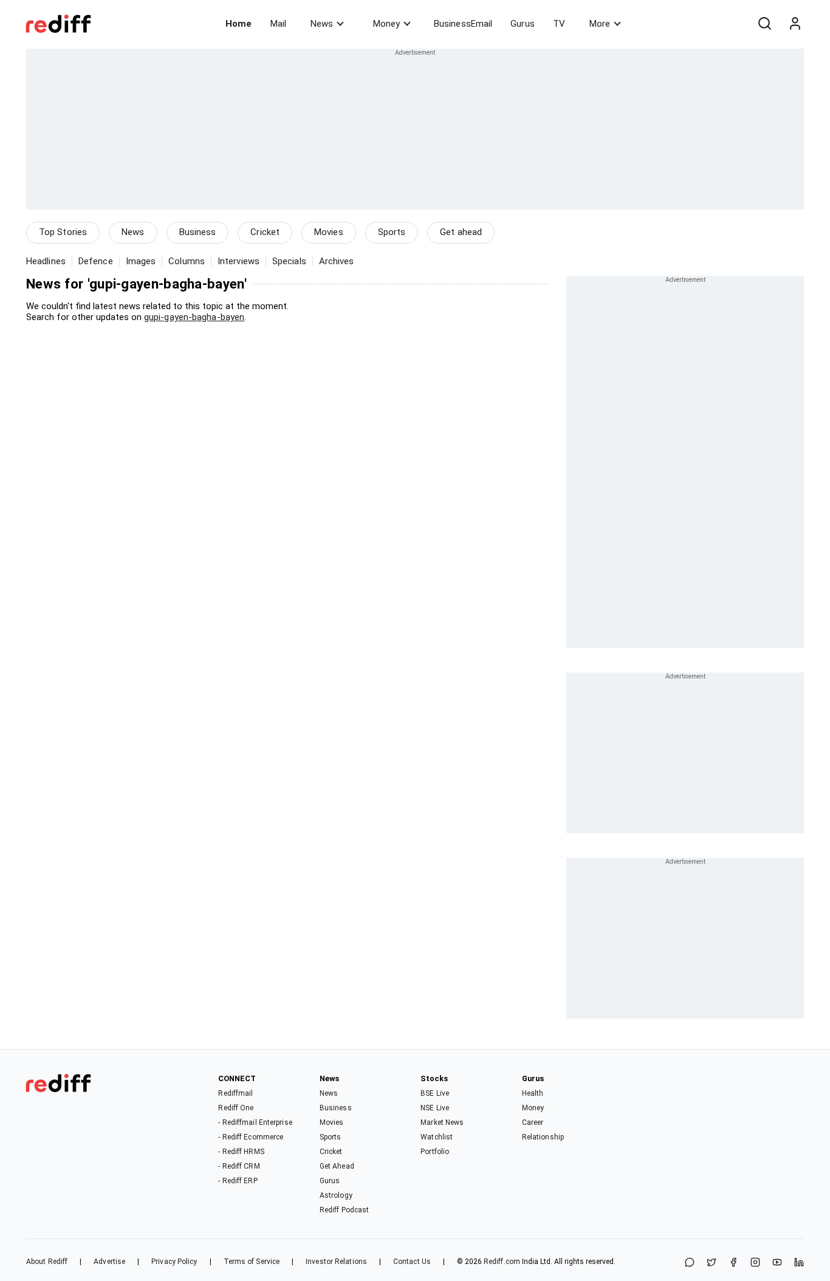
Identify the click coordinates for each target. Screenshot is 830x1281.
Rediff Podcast (344, 1210)
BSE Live (434, 1093)
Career (533, 1122)
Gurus (522, 23)
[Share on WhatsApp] (690, 1263)
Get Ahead (337, 1166)
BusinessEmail (463, 23)
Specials (289, 261)
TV (559, 23)
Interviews (238, 261)
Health (533, 1093)
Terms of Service (252, 1261)
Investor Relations (336, 1261)
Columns (186, 261)
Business (197, 232)
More (599, 23)
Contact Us (412, 1261)
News (321, 23)
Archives (336, 261)
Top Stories (63, 232)
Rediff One (235, 1108)
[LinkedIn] (799, 1263)
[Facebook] (733, 1263)
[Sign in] (795, 23)
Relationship (543, 1137)
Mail (278, 23)
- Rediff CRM (238, 1166)
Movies (328, 232)
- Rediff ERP (237, 1181)
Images (141, 261)
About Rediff (46, 1261)
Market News (442, 1122)
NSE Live (434, 1108)
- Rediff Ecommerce (250, 1137)
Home (238, 23)
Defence (95, 261)
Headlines (46, 261)
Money (386, 23)
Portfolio (434, 1151)
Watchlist (436, 1137)
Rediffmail (235, 1093)
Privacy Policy (174, 1261)
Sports (392, 232)
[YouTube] (777, 1263)
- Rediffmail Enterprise (255, 1122)
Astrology (336, 1195)
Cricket (265, 232)
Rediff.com (502, 1261)
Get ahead (461, 232)
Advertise (109, 1261)
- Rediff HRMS (241, 1151)
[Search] (764, 23)
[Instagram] (755, 1263)
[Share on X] (711, 1263)
